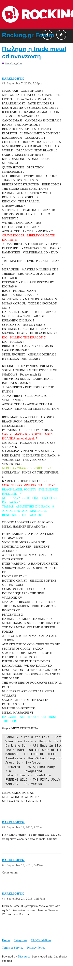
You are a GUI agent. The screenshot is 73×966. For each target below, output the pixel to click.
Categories (20, 940)
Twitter (61, 35)
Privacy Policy (36, 947)
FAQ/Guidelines (41, 940)
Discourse (24, 956)
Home (6, 940)
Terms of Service (12, 947)
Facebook (47, 35)
